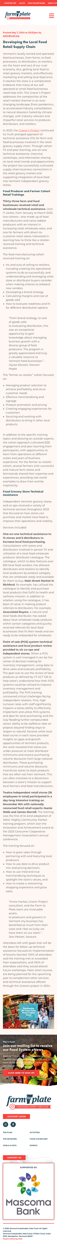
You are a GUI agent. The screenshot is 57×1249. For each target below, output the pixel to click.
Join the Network (36, 3)
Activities (35, 1132)
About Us (52, 3)
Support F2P (10, 3)
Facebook (13, 1124)
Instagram (5, 1124)
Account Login (16, 1116)
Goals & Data (10, 1145)
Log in (22, 3)
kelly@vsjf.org (11, 35)
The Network (10, 1139)
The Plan (7, 1132)
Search (33, 1145)
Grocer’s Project (29, 130)
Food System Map (39, 1139)
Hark (20, 1239)
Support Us (14, 1157)
